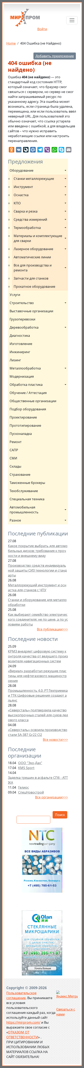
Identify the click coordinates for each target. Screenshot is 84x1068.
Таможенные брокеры (27, 482)
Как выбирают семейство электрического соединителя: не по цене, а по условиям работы (38, 619)
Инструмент (23, 187)
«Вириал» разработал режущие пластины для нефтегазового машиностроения (37, 676)
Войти (42, 29)
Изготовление (21, 343)
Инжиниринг (20, 352)
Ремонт (16, 442)
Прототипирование (25, 425)
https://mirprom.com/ (23, 1022)
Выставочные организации (31, 311)
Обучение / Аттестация (28, 393)
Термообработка (27, 227)
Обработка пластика (26, 384)
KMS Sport (26, 768)
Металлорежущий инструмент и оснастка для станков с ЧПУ (37, 587)
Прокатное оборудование (34, 286)
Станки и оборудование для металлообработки (37, 602)
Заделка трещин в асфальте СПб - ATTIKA (38, 780)
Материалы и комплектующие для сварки (38, 238)
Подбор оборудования (28, 409)
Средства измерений (30, 219)
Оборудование (21, 170)
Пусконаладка (21, 433)
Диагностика (20, 335)
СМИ (13, 458)
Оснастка (21, 195)
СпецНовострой (31, 792)
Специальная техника (27, 499)
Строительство (22, 303)
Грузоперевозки (22, 319)
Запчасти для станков (31, 278)
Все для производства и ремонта (33, 267)
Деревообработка (24, 327)
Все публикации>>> (52, 629)
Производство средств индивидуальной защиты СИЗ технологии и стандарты (37, 570)
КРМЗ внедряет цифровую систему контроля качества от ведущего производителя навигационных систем (38, 656)
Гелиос (23, 787)
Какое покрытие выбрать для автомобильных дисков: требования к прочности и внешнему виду (37, 551)
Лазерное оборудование (33, 249)
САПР (14, 450)
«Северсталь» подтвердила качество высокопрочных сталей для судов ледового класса (38, 715)
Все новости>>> (55, 739)
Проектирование (23, 417)
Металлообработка (25, 368)
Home (11, 43)
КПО (17, 203)
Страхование (20, 474)
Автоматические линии (32, 257)
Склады (15, 466)
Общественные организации (33, 401)
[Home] (25, 19)
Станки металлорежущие (34, 178)
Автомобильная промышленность (24, 509)
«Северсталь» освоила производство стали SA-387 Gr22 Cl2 (37, 732)
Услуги (15, 294)
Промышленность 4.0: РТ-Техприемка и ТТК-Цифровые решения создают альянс (38, 695)
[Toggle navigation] (72, 20)
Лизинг (15, 360)
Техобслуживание (24, 491)
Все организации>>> (51, 797)
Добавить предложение (54, 56)
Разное (15, 520)
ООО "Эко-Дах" (30, 763)
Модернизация (22, 376)
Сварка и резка (26, 211)
